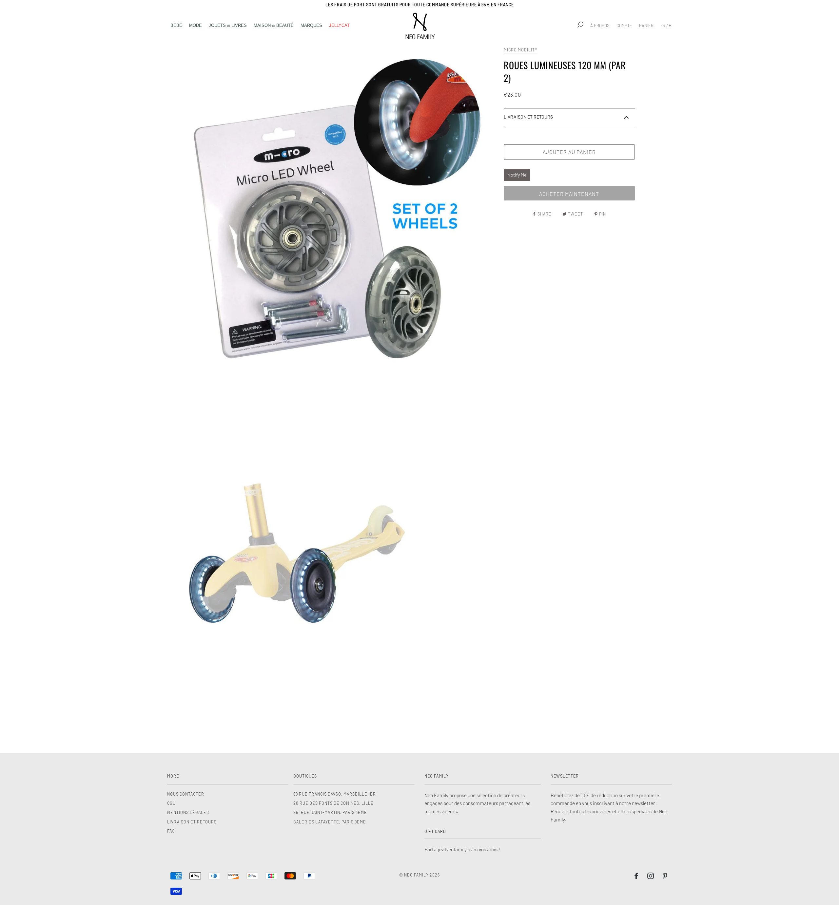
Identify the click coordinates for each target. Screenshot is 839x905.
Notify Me (516, 175)
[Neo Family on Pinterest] (665, 877)
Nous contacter (185, 794)
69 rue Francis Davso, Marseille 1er (334, 794)
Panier (646, 25)
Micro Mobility (520, 49)
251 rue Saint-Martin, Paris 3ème (330, 812)
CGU (171, 803)
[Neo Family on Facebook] (636, 877)
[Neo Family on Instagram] (650, 877)
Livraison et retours (192, 822)
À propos (600, 25)
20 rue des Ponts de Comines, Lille (333, 803)
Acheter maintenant (569, 194)
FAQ (171, 831)
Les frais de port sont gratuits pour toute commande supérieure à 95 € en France (419, 4)
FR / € (666, 25)
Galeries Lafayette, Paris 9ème (329, 822)
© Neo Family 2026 (419, 875)
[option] (333, 209)
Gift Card (435, 831)
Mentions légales (188, 812)
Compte (624, 25)
